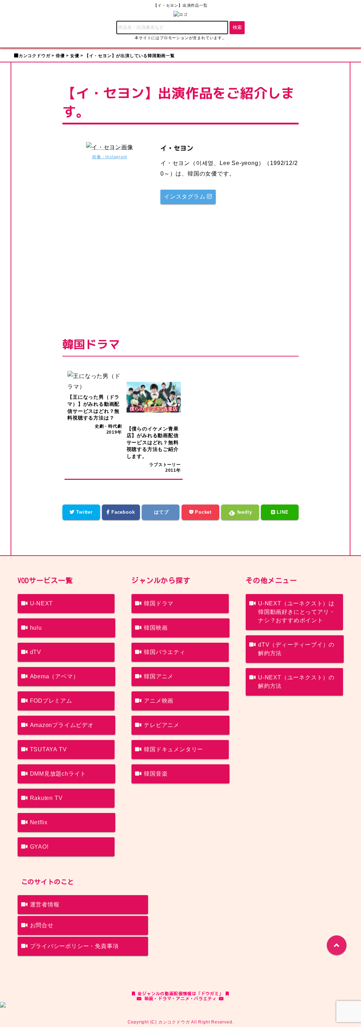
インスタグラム (185, 197)
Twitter (83, 512)
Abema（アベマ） (54, 676)
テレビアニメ (161, 725)
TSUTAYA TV (48, 749)
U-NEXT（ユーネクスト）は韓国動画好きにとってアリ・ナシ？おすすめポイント (296, 611)
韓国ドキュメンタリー (173, 749)
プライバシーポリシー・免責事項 (74, 946)
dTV (35, 652)
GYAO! (39, 847)
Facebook (122, 512)
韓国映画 (155, 628)
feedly (243, 512)
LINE (282, 512)
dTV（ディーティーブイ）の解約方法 (296, 649)
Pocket (202, 512)
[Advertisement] (180, 265)
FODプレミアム (51, 701)
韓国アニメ (158, 676)
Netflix (39, 822)
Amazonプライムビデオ (62, 725)
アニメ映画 (158, 701)
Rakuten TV (46, 798)
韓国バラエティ (164, 652)
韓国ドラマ (158, 603)
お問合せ (42, 925)
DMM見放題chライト (58, 774)
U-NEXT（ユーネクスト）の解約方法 (296, 681)
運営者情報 (45, 904)
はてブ (161, 512)
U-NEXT (41, 603)
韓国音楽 (155, 774)
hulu (36, 628)
